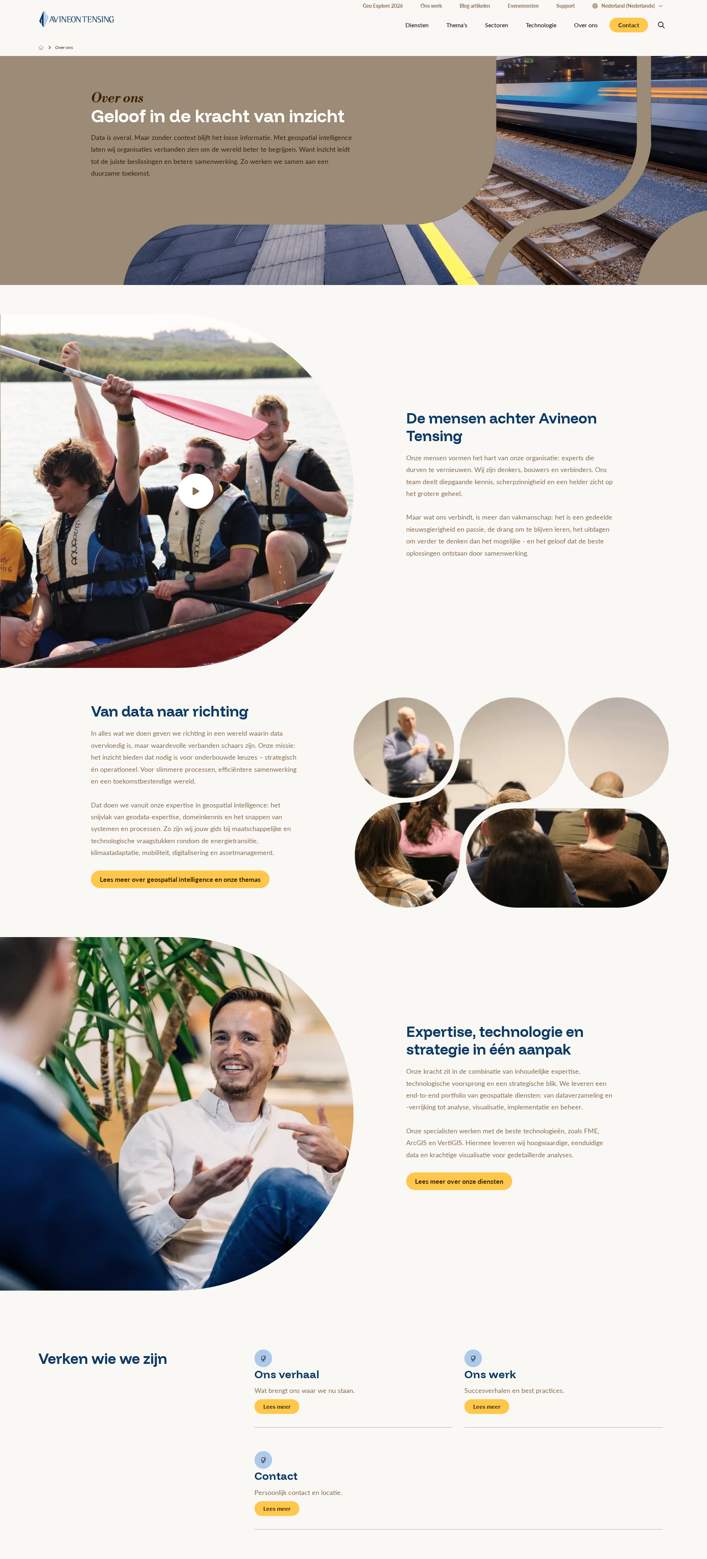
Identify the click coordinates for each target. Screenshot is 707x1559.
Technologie (541, 25)
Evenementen (523, 5)
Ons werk (431, 5)
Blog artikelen (475, 5)
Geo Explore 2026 (383, 5)
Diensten (417, 25)
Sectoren (496, 25)
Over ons (586, 25)
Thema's (456, 25)
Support (565, 5)
